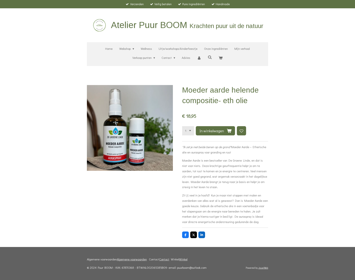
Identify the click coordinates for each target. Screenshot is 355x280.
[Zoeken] (209, 57)
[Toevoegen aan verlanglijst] (241, 130)
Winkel (183, 259)
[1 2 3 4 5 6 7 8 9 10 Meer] (188, 130)
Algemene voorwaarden (132, 259)
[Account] (199, 57)
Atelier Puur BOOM (187, 25)
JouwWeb (263, 267)
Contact (164, 259)
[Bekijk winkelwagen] (220, 57)
